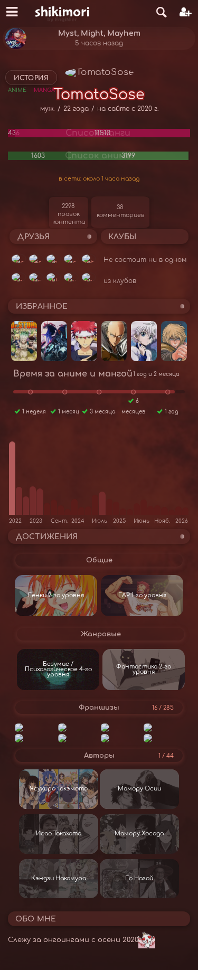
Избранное (42, 306)
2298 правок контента (68, 214)
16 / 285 (163, 708)
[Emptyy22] (53, 258)
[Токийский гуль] (34, 727)
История (31, 78)
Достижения (47, 537)
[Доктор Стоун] (120, 727)
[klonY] (71, 277)
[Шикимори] (62, 12)
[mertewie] (89, 277)
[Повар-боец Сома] (34, 738)
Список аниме (98, 156)
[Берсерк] (163, 727)
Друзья (33, 237)
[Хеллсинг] (78, 738)
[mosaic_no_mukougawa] (18, 277)
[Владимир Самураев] (36, 258)
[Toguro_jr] (71, 258)
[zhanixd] (36, 277)
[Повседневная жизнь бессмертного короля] (120, 738)
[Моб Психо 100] (78, 727)
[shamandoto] (18, 258)
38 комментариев (121, 211)
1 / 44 (166, 756)
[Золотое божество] (163, 738)
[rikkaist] (53, 277)
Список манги (97, 133)
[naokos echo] (89, 258)
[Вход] (185, 12)
